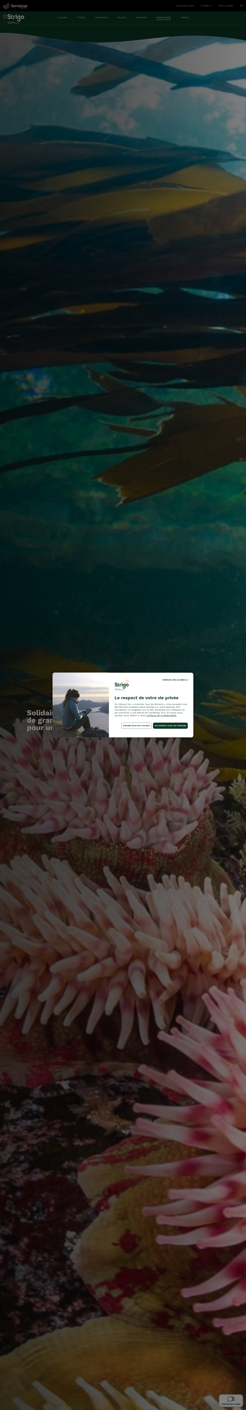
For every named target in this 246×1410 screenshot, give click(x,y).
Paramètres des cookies (136, 726)
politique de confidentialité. (162, 715)
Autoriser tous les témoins (170, 726)
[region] (123, 704)
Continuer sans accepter (174, 679)
